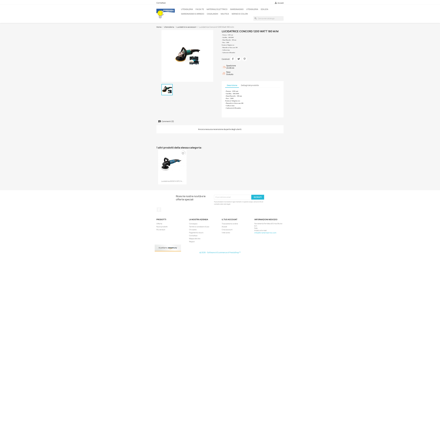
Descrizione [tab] (232, 85)
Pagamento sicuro (196, 233)
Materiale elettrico (217, 9)
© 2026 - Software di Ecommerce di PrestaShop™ (220, 252)
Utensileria (187, 9)
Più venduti (160, 230)
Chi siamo (193, 230)
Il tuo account (229, 219)
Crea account (227, 230)
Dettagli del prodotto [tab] (250, 85)
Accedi (224, 227)
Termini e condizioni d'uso (199, 227)
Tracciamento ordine (230, 224)
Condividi (233, 59)
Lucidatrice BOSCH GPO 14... (172, 181)
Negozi (192, 241)
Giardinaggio (237, 9)
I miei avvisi (226, 233)
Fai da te (200, 9)
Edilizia (264, 9)
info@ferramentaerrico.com (265, 233)
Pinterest (244, 59)
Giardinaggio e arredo (192, 14)
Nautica (225, 14)
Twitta (238, 59)
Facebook (159, 209)
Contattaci (161, 3)
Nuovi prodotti (162, 227)
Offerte (159, 224)
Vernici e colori (240, 14)
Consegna (193, 224)
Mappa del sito (194, 238)
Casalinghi (212, 14)
